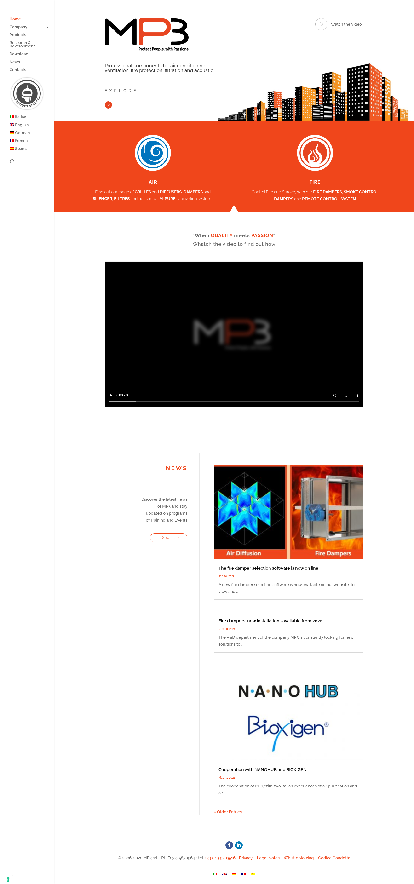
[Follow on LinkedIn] (239, 845)
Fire (315, 182)
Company (18, 27)
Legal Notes (268, 857)
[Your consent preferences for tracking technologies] (8, 879)
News (15, 62)
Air (153, 182)
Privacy (246, 857)
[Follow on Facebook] (229, 845)
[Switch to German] (234, 875)
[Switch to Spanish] (253, 875)
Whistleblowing (299, 857)
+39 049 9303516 (220, 857)
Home (15, 19)
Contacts (18, 70)
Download (19, 54)
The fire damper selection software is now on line (268, 568)
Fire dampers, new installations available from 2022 (270, 620)
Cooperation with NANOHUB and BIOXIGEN (262, 769)
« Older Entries (228, 811)
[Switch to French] (244, 875)
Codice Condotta (334, 857)
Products (18, 35)
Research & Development (22, 44)
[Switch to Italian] (215, 875)
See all (168, 537)
